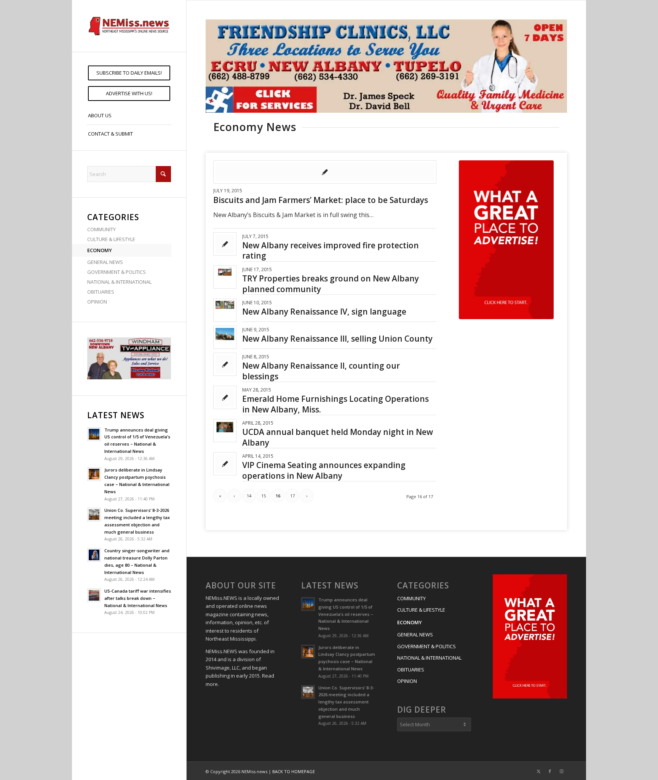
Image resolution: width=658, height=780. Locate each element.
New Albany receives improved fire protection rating (330, 250)
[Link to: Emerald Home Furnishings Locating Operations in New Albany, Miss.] (225, 397)
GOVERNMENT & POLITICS (116, 272)
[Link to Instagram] (561, 771)
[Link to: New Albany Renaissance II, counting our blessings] (225, 364)
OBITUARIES (100, 291)
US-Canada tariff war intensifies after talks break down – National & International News (137, 598)
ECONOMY (99, 250)
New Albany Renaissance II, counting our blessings (321, 370)
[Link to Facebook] (550, 771)
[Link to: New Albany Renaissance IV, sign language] (225, 305)
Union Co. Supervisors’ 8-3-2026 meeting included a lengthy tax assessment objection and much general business (346, 702)
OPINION (97, 301)
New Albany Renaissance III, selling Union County (337, 338)
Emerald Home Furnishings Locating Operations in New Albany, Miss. (335, 403)
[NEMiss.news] (129, 26)
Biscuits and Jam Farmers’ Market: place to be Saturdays (320, 200)
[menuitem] (129, 73)
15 (263, 496)
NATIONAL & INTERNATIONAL (119, 281)
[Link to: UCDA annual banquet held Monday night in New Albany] (225, 426)
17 (292, 496)
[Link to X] (538, 771)
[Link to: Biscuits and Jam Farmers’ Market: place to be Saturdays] (325, 172)
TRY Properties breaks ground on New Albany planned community (330, 283)
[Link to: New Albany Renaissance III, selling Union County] (225, 334)
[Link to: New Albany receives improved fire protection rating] (225, 244)
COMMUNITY (101, 229)
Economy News (254, 127)
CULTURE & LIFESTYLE (111, 239)
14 (249, 496)
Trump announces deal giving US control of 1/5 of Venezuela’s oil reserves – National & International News (345, 614)
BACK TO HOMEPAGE (293, 771)
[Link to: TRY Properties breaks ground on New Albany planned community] (225, 272)
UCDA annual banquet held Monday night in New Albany (337, 437)
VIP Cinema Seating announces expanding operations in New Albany (324, 470)
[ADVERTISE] (506, 239)
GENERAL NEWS (105, 262)
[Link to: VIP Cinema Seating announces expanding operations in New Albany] (225, 463)
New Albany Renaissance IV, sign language (324, 311)
